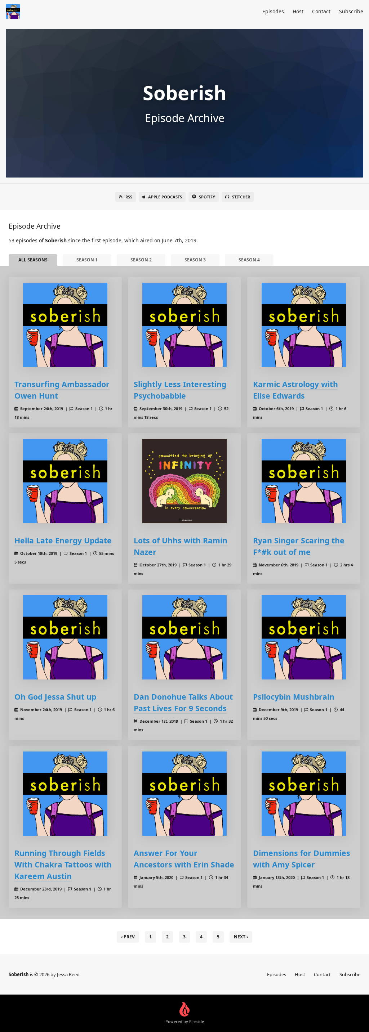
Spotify (207, 196)
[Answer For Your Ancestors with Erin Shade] (184, 793)
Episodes (273, 11)
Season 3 (195, 260)
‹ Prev (128, 937)
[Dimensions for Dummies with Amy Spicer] (303, 793)
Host (298, 11)
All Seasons (33, 260)
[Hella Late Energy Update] (65, 481)
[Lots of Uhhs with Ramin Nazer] (184, 481)
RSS (128, 196)
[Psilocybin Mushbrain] (303, 637)
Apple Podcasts (165, 196)
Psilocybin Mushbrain (293, 696)
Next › (241, 937)
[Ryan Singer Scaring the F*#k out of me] (303, 481)
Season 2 (141, 260)
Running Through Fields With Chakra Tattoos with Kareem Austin (63, 864)
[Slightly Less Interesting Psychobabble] (184, 325)
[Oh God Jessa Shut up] (65, 637)
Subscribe (351, 11)
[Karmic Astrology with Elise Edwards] (303, 325)
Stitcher (241, 196)
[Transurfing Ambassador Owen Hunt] (65, 325)
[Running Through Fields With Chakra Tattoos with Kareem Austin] (65, 793)
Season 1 (87, 260)
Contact (321, 11)
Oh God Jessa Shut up (55, 696)
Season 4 (249, 260)
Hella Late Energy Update (63, 540)
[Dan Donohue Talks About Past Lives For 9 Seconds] (184, 637)
